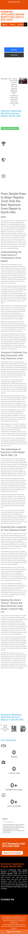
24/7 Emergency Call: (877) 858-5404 (13, 845)
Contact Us (21, 24)
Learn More (14, 49)
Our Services (14, 55)
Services (12, 24)
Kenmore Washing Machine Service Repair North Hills (11, 113)
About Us (4, 24)
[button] (2, 825)
